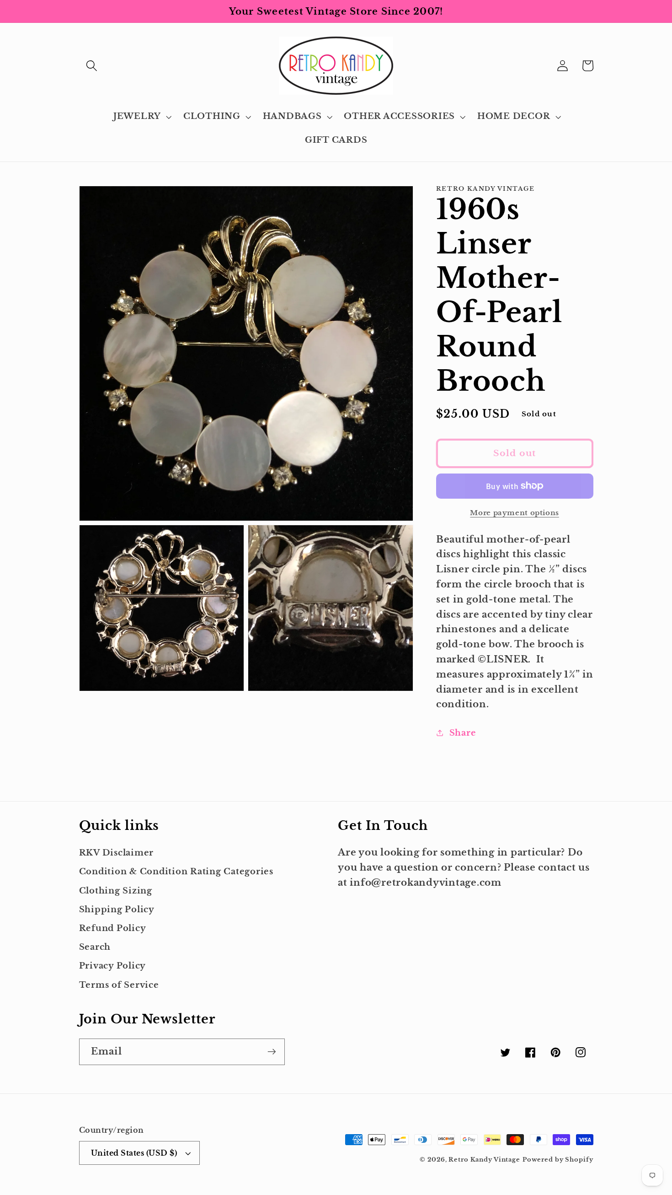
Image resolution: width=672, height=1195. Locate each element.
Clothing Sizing (115, 891)
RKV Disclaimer (116, 853)
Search (95, 947)
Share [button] (462, 732)
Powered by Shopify (558, 1159)
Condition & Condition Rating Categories (176, 872)
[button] (91, 65)
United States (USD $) (134, 1152)
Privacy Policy (112, 966)
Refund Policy (112, 928)
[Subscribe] (271, 1052)
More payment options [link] (514, 512)
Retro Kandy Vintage (484, 1159)
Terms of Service (119, 985)
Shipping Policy (117, 909)
